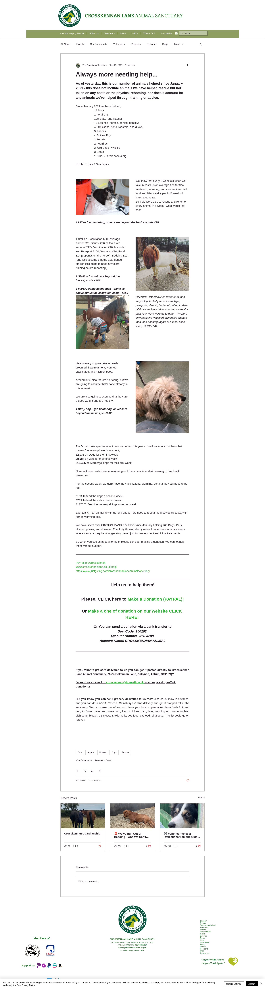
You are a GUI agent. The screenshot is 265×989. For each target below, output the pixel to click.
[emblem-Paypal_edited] (49, 965)
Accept (251, 983)
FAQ (202, 951)
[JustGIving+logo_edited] (44, 965)
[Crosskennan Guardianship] (83, 815)
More (177, 44)
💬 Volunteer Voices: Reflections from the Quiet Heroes (181, 835)
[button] (176, 33)
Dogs (165, 44)
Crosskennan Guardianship (82, 833)
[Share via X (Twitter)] (84, 771)
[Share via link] (99, 771)
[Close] (261, 984)
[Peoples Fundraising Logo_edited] (38, 965)
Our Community (98, 44)
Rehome (151, 44)
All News (65, 44)
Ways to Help (205, 932)
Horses (102, 752)
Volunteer (204, 927)
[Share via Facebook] (77, 771)
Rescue (125, 752)
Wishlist (203, 929)
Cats (80, 752)
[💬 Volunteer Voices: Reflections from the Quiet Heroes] (182, 815)
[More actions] (187, 65)
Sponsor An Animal (208, 925)
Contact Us (204, 953)
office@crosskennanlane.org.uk (132, 948)
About (202, 945)
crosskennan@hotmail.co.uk (132, 950)
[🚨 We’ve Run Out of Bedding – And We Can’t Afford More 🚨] (132, 815)
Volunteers (119, 44)
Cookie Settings (233, 983)
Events (80, 44)
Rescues (136, 44)
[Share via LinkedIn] (92, 771)
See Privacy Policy (26, 985)
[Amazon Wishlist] (60, 965)
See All (201, 797)
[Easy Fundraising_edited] (54, 965)
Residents (204, 949)
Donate (203, 923)
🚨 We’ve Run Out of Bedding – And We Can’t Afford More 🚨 (130, 835)
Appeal (90, 752)
